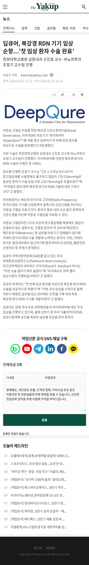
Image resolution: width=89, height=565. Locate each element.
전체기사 (8, 28)
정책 (24, 28)
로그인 (38, 548)
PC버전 (50, 548)
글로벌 (51, 28)
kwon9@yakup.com (34, 75)
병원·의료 (69, 28)
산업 (37, 28)
